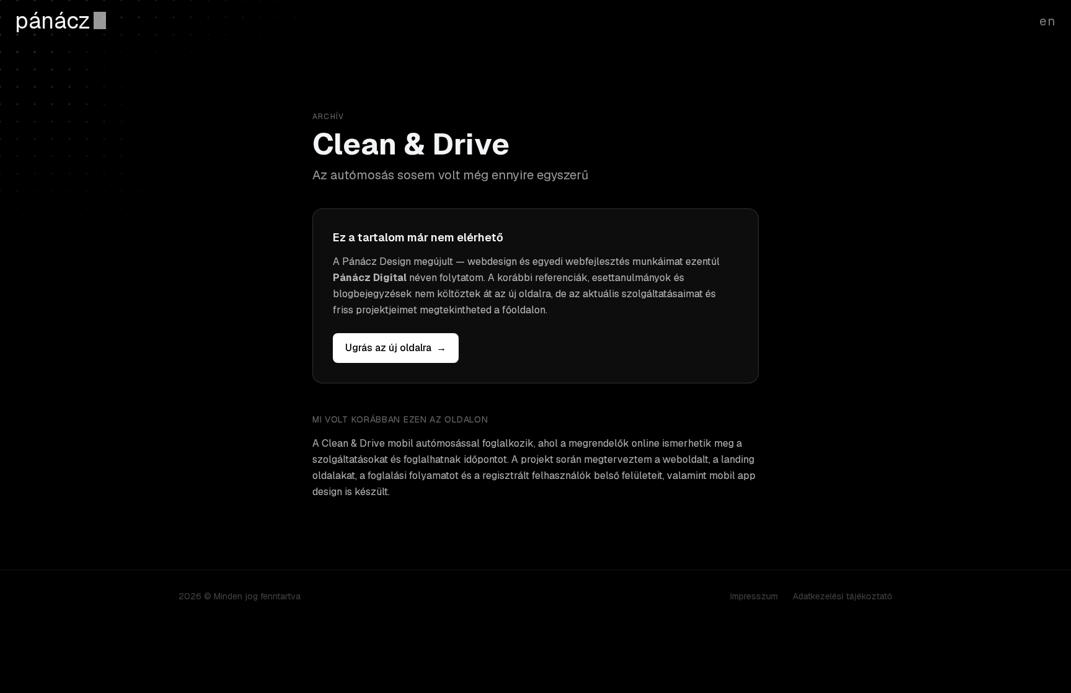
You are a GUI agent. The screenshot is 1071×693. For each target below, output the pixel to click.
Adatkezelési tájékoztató (842, 596)
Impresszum (754, 596)
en (1047, 21)
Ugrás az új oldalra (395, 347)
